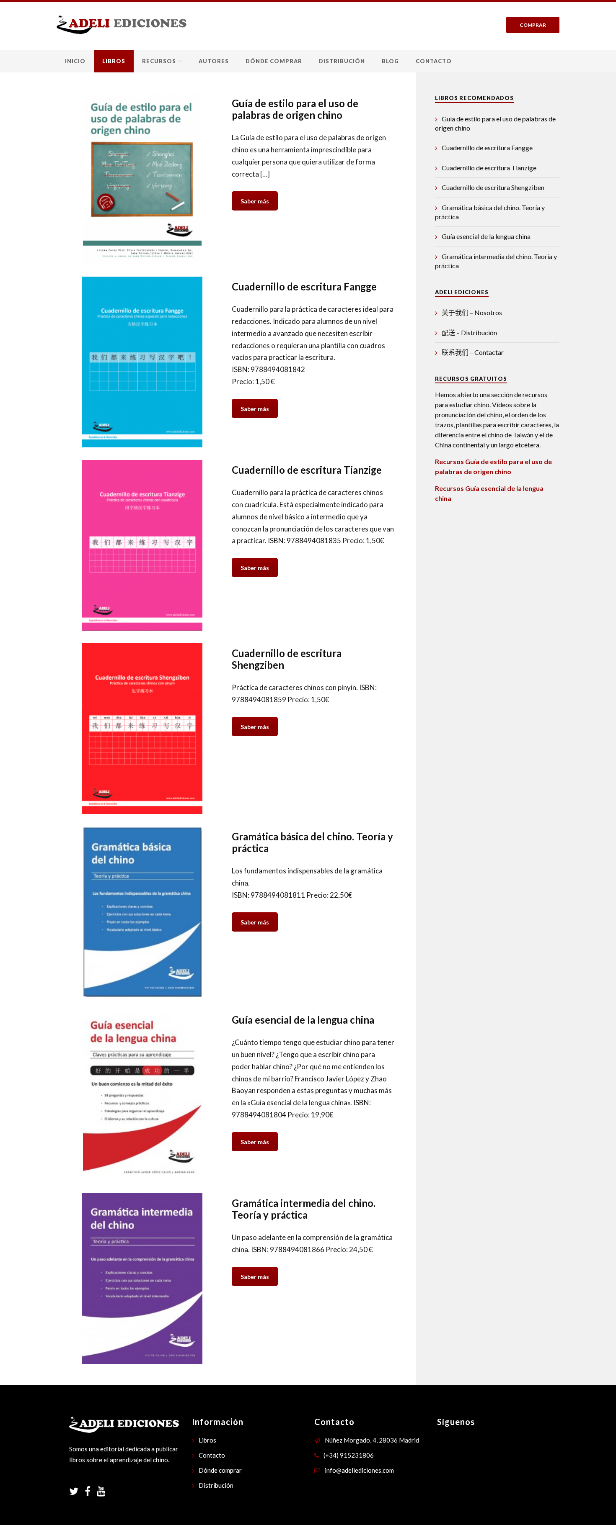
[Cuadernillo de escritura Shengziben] (142, 728)
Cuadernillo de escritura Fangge (487, 147)
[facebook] (91, 1492)
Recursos (159, 61)
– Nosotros (472, 312)
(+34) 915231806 (349, 1455)
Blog (390, 61)
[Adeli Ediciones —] (121, 24)
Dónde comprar (274, 61)
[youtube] (101, 1492)
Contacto (434, 61)
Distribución (342, 61)
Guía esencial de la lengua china (486, 236)
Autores (214, 61)
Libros (113, 61)
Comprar (533, 25)
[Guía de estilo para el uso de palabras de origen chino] (142, 178)
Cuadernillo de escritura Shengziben (493, 187)
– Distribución (469, 332)
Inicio (75, 61)
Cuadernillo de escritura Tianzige (489, 168)
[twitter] (77, 1492)
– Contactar (473, 352)
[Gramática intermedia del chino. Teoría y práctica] (142, 1278)
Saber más (255, 201)
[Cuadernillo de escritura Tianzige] (142, 545)
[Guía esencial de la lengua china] (142, 1095)
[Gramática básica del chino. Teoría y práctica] (142, 912)
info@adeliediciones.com (359, 1470)
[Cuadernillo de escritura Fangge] (142, 362)
